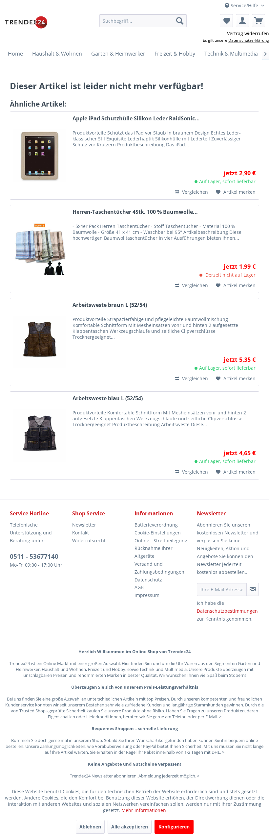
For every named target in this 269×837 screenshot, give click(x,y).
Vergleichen (194, 192)
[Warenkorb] (258, 20)
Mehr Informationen (143, 810)
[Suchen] (180, 20)
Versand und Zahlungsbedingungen (159, 568)
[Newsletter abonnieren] (252, 589)
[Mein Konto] (242, 20)
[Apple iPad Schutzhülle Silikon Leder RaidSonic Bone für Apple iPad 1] (39, 155)
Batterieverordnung (156, 525)
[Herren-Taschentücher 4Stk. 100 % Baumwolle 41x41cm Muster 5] (39, 249)
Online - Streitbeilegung (160, 540)
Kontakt (80, 532)
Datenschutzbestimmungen (227, 611)
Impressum (146, 595)
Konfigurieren (174, 827)
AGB (139, 587)
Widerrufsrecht (89, 540)
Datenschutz (148, 580)
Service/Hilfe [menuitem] (244, 5)
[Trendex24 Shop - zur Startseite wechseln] (26, 22)
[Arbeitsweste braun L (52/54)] (39, 342)
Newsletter (84, 525)
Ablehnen (90, 827)
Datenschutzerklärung (248, 40)
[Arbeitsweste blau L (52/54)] (39, 435)
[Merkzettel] (226, 20)
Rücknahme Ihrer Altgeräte (153, 552)
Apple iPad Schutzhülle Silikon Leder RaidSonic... (136, 118)
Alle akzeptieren (129, 827)
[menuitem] (143, 20)
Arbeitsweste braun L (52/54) (109, 305)
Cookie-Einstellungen (157, 532)
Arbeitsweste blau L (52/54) (107, 398)
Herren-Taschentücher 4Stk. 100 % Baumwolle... (135, 212)
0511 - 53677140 (34, 556)
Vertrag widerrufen (248, 33)
